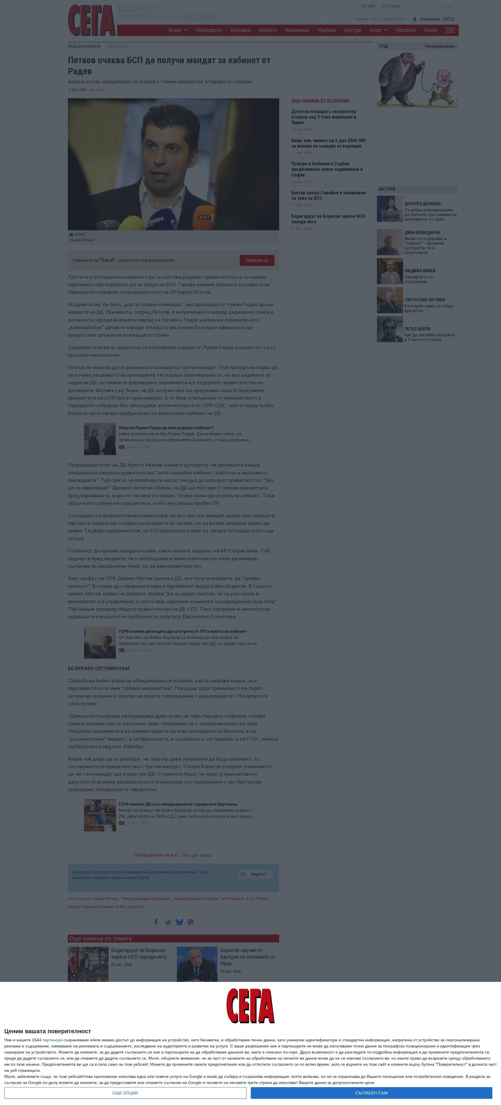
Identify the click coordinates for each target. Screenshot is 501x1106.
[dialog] (250, 1044)
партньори (52, 1040)
